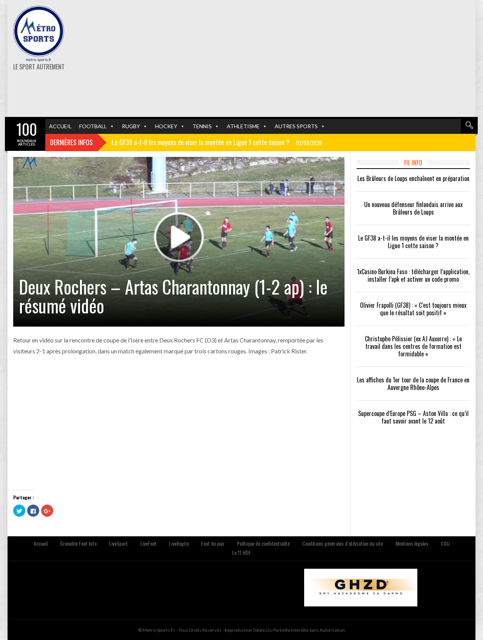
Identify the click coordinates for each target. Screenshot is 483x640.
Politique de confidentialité (263, 543)
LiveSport (118, 543)
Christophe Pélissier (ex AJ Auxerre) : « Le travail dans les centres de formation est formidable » (413, 346)
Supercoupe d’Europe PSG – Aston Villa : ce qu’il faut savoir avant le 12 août (413, 417)
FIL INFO (413, 162)
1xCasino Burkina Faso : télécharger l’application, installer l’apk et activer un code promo (413, 275)
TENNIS (202, 126)
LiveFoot (148, 543)
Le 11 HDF (241, 552)
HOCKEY (166, 126)
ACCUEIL (60, 126)
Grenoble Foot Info (78, 543)
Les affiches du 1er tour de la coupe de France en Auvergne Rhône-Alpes (413, 383)
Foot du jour (213, 543)
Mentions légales (411, 543)
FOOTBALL (93, 126)
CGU (445, 543)
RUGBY (131, 126)
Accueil (41, 543)
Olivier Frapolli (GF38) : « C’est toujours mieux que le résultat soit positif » (413, 309)
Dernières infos (71, 142)
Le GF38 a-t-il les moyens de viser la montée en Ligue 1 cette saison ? (413, 241)
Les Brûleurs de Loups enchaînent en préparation (413, 178)
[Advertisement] (321, 58)
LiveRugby (179, 543)
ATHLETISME (243, 126)
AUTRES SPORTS (296, 126)
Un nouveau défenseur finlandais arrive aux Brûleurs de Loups (413, 208)
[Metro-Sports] (38, 34)
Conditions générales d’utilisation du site (342, 543)
